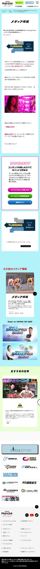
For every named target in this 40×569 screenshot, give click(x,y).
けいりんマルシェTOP (4, 11)
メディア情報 (10, 11)
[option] (20, 294)
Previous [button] (5, 294)
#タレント (11, 313)
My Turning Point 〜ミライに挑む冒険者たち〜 (19, 65)
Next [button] (35, 294)
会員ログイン (20, 202)
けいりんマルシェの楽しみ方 (20, 190)
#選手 (8, 422)
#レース (21, 313)
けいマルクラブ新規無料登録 (20, 196)
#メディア (17, 313)
